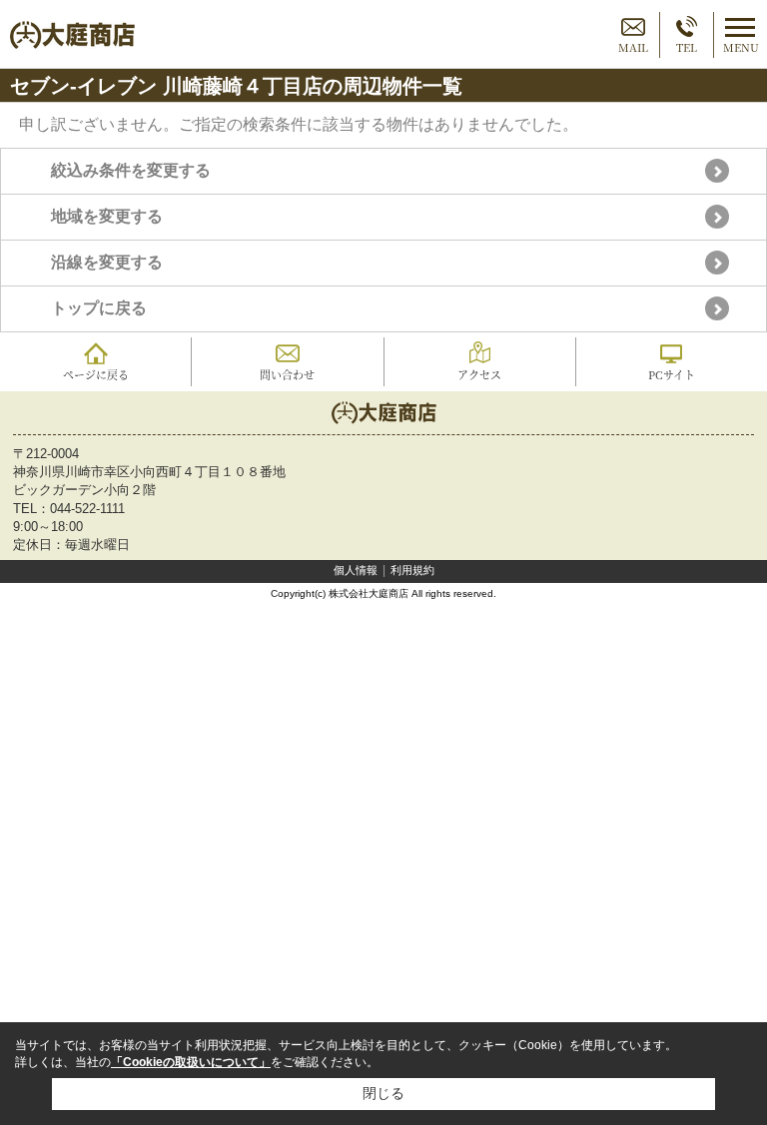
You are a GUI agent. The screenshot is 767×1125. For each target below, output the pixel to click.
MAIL (633, 47)
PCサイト (671, 374)
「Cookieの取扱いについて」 (191, 1062)
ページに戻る (96, 374)
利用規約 (412, 570)
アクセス (479, 374)
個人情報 (356, 570)
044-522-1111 (87, 508)
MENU (741, 47)
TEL (686, 47)
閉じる (383, 1093)
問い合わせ (287, 374)
